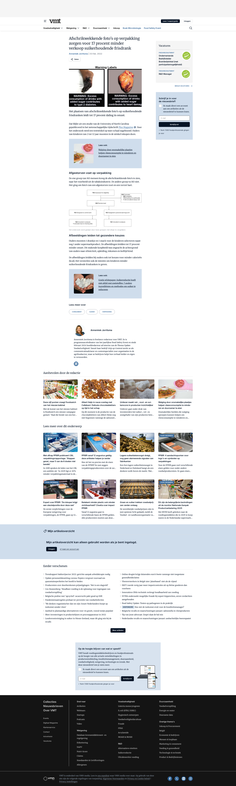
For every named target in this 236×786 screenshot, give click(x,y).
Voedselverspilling (167, 706)
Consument (77, 312)
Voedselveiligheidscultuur (129, 719)
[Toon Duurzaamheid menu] (108, 28)
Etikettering (82, 742)
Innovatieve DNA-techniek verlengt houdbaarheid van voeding (150, 592)
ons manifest (103, 775)
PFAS (120, 728)
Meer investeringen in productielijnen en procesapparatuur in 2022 (75, 614)
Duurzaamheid (166, 701)
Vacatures (47, 741)
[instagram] (190, 778)
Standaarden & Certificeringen (90, 760)
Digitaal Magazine (50, 723)
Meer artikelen (118, 630)
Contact (46, 732)
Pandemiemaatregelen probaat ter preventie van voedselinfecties (74, 600)
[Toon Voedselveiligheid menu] (61, 28)
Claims (80, 756)
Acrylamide (123, 732)
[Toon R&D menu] (88, 28)
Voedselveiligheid (126, 701)
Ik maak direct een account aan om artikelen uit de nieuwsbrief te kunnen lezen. (176, 109)
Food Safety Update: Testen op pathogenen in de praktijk (147, 603)
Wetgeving (82, 730)
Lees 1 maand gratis (170, 21)
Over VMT (50, 710)
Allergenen (82, 765)
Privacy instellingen (68, 781)
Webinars (81, 710)
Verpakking (107, 312)
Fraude (121, 724)
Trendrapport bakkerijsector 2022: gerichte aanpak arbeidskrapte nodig (77, 574)
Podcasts (81, 719)
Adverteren (47, 736)
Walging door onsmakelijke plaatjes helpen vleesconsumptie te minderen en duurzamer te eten (117, 152)
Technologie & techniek (170, 753)
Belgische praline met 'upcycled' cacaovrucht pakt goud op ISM (73, 596)
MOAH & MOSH (125, 737)
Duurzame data (166, 715)
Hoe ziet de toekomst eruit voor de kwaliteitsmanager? (159, 607)
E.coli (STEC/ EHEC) (127, 710)
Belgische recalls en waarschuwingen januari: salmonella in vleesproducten (156, 611)
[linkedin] (76, 364)
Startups (80, 715)
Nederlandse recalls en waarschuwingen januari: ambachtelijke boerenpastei (156, 618)
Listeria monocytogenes (129, 706)
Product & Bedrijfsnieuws (170, 757)
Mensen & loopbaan (168, 739)
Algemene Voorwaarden (113, 778)
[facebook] (170, 778)
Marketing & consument (170, 744)
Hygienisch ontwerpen (128, 715)
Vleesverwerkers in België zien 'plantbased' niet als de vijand (149, 581)
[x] (177, 778)
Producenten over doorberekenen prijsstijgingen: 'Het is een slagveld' (76, 585)
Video (79, 724)
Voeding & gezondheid (169, 748)
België (162, 730)
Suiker (92, 312)
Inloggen (187, 21)
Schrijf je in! (174, 124)
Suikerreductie (124, 753)
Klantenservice (49, 727)
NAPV (79, 747)
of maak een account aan (69, 549)
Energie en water (167, 710)
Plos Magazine (126, 127)
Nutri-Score (82, 751)
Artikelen (81, 706)
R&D (120, 743)
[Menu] (45, 21)
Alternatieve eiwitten (127, 748)
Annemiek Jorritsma (78, 53)
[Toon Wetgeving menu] (78, 28)
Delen (76, 59)
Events (46, 718)
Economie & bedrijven (169, 735)
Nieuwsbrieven (53, 706)
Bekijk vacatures (182, 86)
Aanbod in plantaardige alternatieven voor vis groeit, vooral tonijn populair (79, 611)
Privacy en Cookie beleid (138, 778)
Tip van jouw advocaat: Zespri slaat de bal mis (142, 614)
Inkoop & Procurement (169, 726)
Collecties (49, 701)
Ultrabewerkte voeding (128, 757)
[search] (191, 28)
